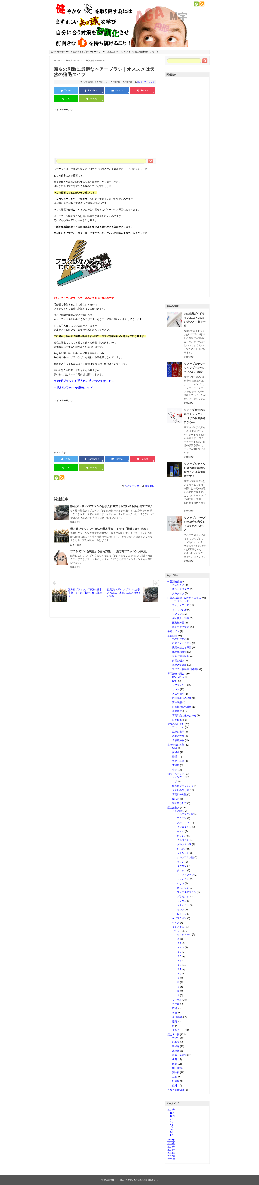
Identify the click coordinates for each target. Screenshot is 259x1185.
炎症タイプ (178, 584)
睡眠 (174, 756)
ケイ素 (175, 922)
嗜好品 (175, 1046)
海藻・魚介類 (179, 1055)
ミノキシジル (179, 609)
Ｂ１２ (180, 947)
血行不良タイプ (180, 589)
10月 (172, 1116)
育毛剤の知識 (179, 794)
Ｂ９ (179, 973)
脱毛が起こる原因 (181, 647)
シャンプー (178, 777)
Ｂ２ (179, 952)
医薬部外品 (178, 622)
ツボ (174, 781)
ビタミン (177, 931)
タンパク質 (178, 927)
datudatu (149, 486)
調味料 (175, 1072)
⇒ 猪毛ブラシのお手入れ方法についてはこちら (84, 380)
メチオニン (183, 905)
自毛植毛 (177, 720)
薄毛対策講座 (179, 665)
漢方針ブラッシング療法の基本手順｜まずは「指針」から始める (109, 528)
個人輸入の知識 (180, 618)
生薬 (174, 1059)
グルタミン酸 (184, 844)
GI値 (174, 748)
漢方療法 (177, 711)
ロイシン (182, 914)
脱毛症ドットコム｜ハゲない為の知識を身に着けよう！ (132, 1180)
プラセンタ (183, 896)
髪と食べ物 (173, 1034)
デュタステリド (180, 601)
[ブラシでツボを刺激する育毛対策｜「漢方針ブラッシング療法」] (61, 557)
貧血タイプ (178, 593)
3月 (172, 1131)
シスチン (182, 848)
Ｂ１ (179, 943)
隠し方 (175, 799)
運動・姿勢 (178, 761)
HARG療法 (178, 677)
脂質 (174, 1021)
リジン (180, 909)
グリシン (182, 835)
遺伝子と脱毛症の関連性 (185, 669)
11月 (172, 1113)
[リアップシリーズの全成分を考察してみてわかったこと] (174, 523)
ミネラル (177, 999)
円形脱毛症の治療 (181, 698)
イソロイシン (184, 827)
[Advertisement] (105, 133)
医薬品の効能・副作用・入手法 (184, 597)
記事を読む (75, 522)
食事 (174, 769)
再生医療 (177, 702)
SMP (174, 681)
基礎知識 (172, 635)
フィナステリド (180, 605)
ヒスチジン (183, 888)
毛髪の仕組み (179, 639)
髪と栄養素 (173, 807)
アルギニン (183, 822)
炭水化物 (177, 1017)
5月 (172, 1125)
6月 (172, 1122)
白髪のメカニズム (181, 643)
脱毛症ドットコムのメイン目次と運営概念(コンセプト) (133, 51)
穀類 (174, 1063)
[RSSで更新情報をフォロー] (201, 3)
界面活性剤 (178, 736)
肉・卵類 (177, 1068)
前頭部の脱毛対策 (181, 707)
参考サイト (173, 631)
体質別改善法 (174, 581)
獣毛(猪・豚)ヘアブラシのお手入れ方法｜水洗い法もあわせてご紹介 (111, 506)
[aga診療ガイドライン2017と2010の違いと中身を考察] (174, 319)
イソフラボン (179, 918)
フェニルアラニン (186, 892)
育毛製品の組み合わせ (184, 715)
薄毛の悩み (178, 660)
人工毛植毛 (178, 693)
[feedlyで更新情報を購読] (196, 3)
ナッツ (175, 1037)
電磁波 (175, 765)
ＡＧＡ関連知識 (175, 1090)
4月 (172, 1128)
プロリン (182, 901)
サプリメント (179, 685)
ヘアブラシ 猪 (131, 486)
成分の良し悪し (175, 724)
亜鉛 (174, 1008)
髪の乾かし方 (179, 803)
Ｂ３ (179, 956)
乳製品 (175, 1042)
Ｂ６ (179, 965)
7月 (172, 1119)
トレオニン (183, 879)
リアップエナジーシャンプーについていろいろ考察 (194, 367)
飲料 (174, 1085)
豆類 (174, 1077)
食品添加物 (178, 740)
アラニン (182, 818)
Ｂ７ (179, 969)
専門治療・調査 (175, 673)
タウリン (182, 866)
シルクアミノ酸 (185, 857)
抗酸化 (175, 752)
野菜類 (175, 1081)
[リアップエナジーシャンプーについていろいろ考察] (174, 369)
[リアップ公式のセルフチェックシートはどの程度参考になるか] (174, 415)
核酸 (174, 1012)
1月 (172, 1135)
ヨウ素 (175, 1004)
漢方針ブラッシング (145, 82)
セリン (180, 861)
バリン (180, 883)
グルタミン (183, 840)
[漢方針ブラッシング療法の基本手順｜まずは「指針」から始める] (61, 534)
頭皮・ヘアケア (175, 774)
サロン (175, 689)
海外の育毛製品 (180, 627)
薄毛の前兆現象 (180, 656)
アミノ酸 (177, 810)
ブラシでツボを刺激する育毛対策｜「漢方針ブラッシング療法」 (109, 551)
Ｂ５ (179, 960)
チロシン (182, 870)
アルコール (178, 727)
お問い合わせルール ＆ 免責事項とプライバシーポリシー (78, 51)
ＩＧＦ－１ (178, 1030)
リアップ (177, 614)
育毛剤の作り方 (180, 790)
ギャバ (180, 831)
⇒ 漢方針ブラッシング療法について (73, 387)
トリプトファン (185, 874)
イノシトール (184, 934)
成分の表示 (178, 731)
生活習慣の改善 (175, 744)
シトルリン (183, 853)
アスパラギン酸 (185, 814)
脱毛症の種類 (179, 652)
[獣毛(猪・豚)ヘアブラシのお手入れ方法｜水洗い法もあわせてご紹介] (61, 512)
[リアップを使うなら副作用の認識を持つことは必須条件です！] (174, 469)
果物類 (175, 1050)
